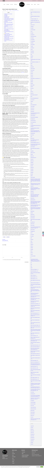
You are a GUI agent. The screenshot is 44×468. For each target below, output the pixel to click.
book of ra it (32, 93)
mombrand (32, 162)
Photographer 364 (33, 231)
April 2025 (32, 427)
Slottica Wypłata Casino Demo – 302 (35, 377)
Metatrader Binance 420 (33, 157)
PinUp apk (32, 239)
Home (4, 4)
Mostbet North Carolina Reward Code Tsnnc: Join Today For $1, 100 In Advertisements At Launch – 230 (35, 195)
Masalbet (32, 154)
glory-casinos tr (32, 138)
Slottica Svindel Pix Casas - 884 (15, 10)
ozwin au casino (32, 225)
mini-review (32, 159)
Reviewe (32, 252)
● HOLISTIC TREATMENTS (25, 455)
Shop (32, 4)
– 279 (31, 14)
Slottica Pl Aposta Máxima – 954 (34, 360)
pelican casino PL (33, 229)
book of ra (32, 91)
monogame (32, 172)
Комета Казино (32, 410)
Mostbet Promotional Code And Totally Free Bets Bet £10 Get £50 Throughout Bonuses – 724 (35, 208)
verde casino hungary (33, 402)
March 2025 (32, 429)
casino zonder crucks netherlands (34, 117)
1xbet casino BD (32, 44)
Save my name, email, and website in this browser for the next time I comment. (11, 259)
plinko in (32, 242)
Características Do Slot (6, 16)
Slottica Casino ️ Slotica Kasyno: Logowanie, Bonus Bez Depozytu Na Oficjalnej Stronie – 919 (36, 330)
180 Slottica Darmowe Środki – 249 (35, 20)
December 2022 (32, 437)
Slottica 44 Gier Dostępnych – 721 (34, 269)
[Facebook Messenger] (43, 235)
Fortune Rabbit (6, 21)
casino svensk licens (33, 115)
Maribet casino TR (33, 152)
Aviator (31, 65)
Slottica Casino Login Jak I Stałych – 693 (35, 325)
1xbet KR (32, 46)
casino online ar (32, 109)
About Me (8, 4)
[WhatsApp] (43, 234)
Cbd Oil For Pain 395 (33, 120)
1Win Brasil (32, 26)
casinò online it (32, 111)
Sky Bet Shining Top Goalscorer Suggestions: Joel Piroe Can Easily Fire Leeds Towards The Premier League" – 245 (35, 260)
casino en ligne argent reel (33, 104)
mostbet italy (32, 191)
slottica (31, 267)
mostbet (31, 175)
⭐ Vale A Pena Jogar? (6, 33)
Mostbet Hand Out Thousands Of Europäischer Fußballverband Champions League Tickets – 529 (35, 188)
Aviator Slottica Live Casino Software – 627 (35, 78)
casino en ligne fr (33, 106)
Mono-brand (32, 167)
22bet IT (32, 57)
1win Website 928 (33, 41)
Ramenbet (32, 249)
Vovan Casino (32, 405)
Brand (31, 96)
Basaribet (32, 83)
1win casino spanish (33, 29)
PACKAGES (28, 4)
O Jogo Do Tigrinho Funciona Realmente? (9, 18)
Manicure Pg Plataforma (7, 30)
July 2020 (32, 442)
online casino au (32, 223)
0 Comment (10, 10)
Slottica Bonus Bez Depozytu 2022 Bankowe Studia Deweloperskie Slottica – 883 (35, 290)
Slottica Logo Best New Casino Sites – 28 (35, 353)
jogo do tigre (22, 72)
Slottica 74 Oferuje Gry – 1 (34, 275)
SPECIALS (15, 4)
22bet (31, 54)
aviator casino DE (33, 68)
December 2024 (32, 434)
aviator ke (32, 73)
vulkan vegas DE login (33, 407)
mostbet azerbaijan (33, 177)
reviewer (32, 254)
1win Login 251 (32, 34)
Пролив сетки (32, 415)
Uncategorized (32, 400)
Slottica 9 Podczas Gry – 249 (34, 278)
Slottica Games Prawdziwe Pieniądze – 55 (35, 346)
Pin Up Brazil (32, 234)
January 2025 (32, 432)
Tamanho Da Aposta (6, 17)
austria (31, 63)
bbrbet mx (32, 86)
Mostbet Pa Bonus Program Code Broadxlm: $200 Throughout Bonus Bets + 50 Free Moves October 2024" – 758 (36, 202)
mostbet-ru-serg (32, 214)
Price (13, 458)
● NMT (22, 453)
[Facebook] (3, 0)
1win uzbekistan (32, 39)
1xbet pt (32, 49)
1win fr (31, 31)
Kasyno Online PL (33, 146)
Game (31, 136)
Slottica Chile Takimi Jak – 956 (34, 335)
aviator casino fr (32, 70)
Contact (38, 4)
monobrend (32, 170)
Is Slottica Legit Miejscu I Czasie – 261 (35, 142)
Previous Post (5, 240)
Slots (31, 264)
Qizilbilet (32, 247)
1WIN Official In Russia (33, 36)
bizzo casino (32, 88)
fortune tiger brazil (33, 133)
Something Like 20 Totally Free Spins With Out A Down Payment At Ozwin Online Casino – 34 (35, 384)
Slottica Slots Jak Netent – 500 (34, 366)
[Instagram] (4, 0)
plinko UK (32, 244)
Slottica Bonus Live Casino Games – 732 (35, 303)
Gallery (35, 4)
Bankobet (32, 81)
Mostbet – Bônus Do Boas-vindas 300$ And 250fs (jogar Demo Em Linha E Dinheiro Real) (8, 25)
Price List (11, 4)
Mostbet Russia (32, 211)
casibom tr (32, 101)
